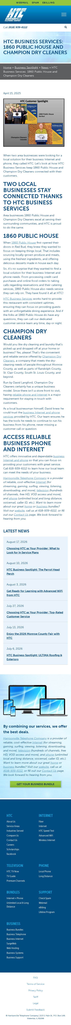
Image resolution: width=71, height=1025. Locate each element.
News (45, 67)
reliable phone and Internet (30, 394)
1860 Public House (24, 242)
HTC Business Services (17, 298)
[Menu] (64, 14)
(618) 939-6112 (13, 770)
